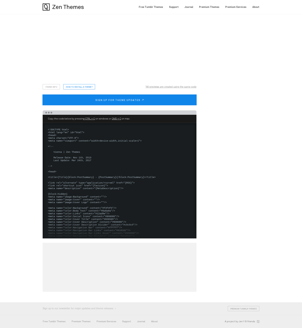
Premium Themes (209, 7)
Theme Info (51, 87)
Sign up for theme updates (118, 100)
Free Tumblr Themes (151, 7)
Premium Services (235, 7)
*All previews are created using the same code (170, 86)
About (255, 7)
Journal (189, 7)
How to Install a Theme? (79, 87)
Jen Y (242, 321)
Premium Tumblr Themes (243, 309)
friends (251, 321)
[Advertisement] (151, 49)
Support (174, 7)
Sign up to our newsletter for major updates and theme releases (78, 308)
